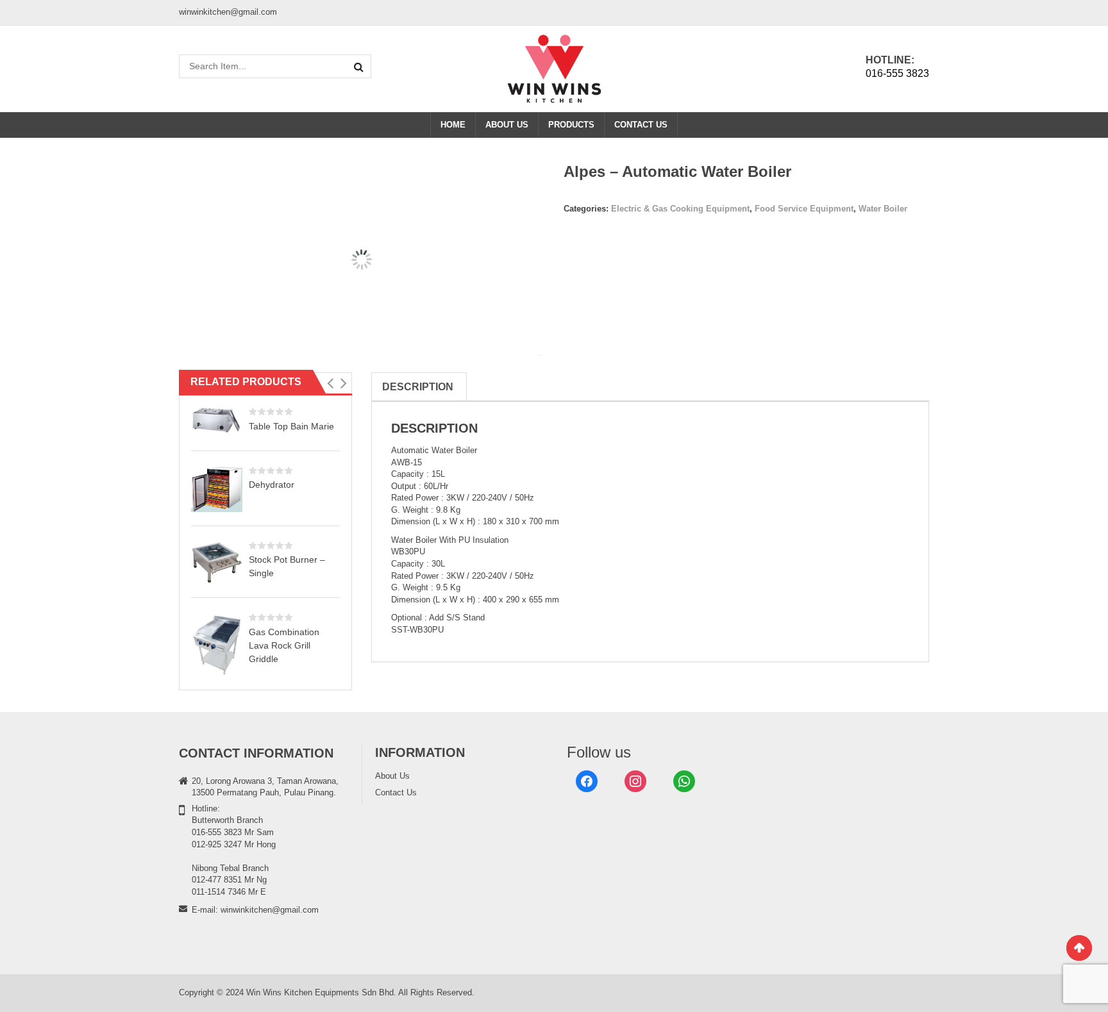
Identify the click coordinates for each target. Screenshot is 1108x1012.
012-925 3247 (217, 844)
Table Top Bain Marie (291, 426)
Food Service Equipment (804, 208)
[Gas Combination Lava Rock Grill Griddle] (216, 644)
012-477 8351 (217, 879)
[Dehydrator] (216, 489)
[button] (329, 383)
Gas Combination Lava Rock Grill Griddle (284, 645)
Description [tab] (417, 386)
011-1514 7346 (219, 892)
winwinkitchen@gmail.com (270, 910)
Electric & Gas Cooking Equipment (680, 208)
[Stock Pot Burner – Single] (216, 562)
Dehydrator (271, 484)
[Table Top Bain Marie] (216, 420)
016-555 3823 (897, 73)
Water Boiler (883, 208)
